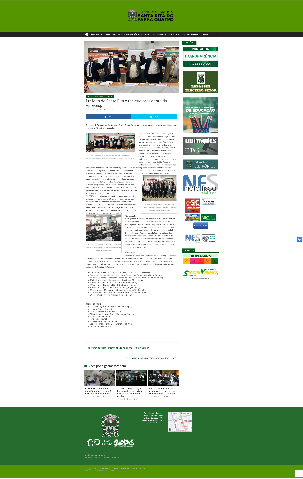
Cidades (90, 97)
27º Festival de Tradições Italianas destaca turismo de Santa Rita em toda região (130, 392)
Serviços (161, 34)
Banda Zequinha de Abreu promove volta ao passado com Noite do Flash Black (162, 391)
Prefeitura (95, 34)
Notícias (173, 34)
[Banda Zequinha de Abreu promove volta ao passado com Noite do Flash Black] (163, 371)
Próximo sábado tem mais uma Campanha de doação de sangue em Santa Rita (98, 391)
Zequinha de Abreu (190, 34)
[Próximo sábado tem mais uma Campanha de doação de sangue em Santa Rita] (99, 371)
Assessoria (109, 109)
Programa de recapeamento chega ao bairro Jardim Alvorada (116, 347)
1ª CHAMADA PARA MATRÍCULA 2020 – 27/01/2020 (152, 358)
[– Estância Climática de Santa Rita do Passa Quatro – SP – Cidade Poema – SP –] (86, 34)
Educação (149, 34)
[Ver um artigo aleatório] (216, 34)
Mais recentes (100, 97)
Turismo (205, 34)
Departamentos (112, 34)
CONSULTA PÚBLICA (132, 34)
